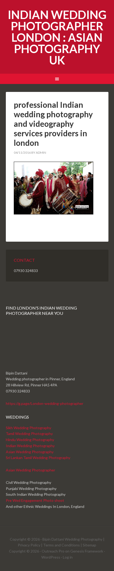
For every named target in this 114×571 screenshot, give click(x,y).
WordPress (50, 557)
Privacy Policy (29, 545)
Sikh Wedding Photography (28, 427)
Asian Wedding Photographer (30, 470)
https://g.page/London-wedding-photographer (44, 403)
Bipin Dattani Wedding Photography (72, 539)
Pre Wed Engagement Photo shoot (35, 500)
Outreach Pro (53, 551)
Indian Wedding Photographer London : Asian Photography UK (57, 37)
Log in (68, 557)
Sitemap (89, 545)
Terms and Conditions (61, 545)
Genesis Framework (86, 551)
